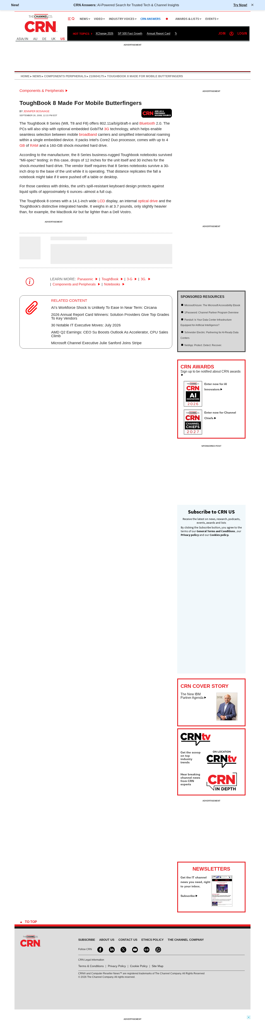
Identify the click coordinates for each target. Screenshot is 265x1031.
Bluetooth (147, 123)
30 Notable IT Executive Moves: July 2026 (86, 325)
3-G (130, 279)
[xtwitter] (123, 949)
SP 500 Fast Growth (130, 33)
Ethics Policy (152, 939)
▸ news (35, 76)
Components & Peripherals (41, 91)
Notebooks (112, 284)
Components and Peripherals (74, 284)
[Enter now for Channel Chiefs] (194, 433)
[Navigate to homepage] (40, 33)
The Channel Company (186, 939)
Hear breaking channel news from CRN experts (190, 779)
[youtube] (134, 949)
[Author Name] (30, 256)
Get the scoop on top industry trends (191, 757)
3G (106, 129)
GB (22, 145)
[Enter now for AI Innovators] (194, 405)
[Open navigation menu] (71, 18)
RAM (34, 145)
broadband (88, 134)
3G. (144, 279)
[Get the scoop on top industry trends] (222, 760)
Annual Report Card (158, 33)
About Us (106, 939)
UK (53, 39)
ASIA (20, 39)
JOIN (221, 33)
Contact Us (127, 939)
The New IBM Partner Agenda (192, 696)
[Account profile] (231, 33)
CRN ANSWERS (150, 19)
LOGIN (242, 33)
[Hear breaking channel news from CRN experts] (222, 782)
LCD (101, 201)
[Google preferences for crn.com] (156, 113)
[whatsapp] (157, 949)
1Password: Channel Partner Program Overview (211, 312)
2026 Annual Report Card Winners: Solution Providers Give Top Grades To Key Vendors (110, 316)
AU (35, 39)
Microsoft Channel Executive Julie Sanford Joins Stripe (96, 343)
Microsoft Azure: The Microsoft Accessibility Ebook (212, 305)
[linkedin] (111, 949)
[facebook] (99, 949)
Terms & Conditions (91, 966)
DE (44, 39)
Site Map (157, 966)
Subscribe (188, 895)
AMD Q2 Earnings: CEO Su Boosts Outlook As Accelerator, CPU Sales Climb (109, 334)
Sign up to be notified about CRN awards (211, 371)
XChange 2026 (104, 33)
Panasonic (85, 279)
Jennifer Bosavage (36, 111)
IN (26, 39)
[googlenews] (146, 949)
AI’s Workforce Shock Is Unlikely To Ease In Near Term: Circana (104, 308)
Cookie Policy (139, 966)
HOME (25, 76)
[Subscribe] (221, 905)
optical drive (148, 201)
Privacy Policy (117, 966)
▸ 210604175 (95, 76)
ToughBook (110, 279)
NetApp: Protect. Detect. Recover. (203, 345)
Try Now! (240, 5)
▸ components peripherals (63, 76)
